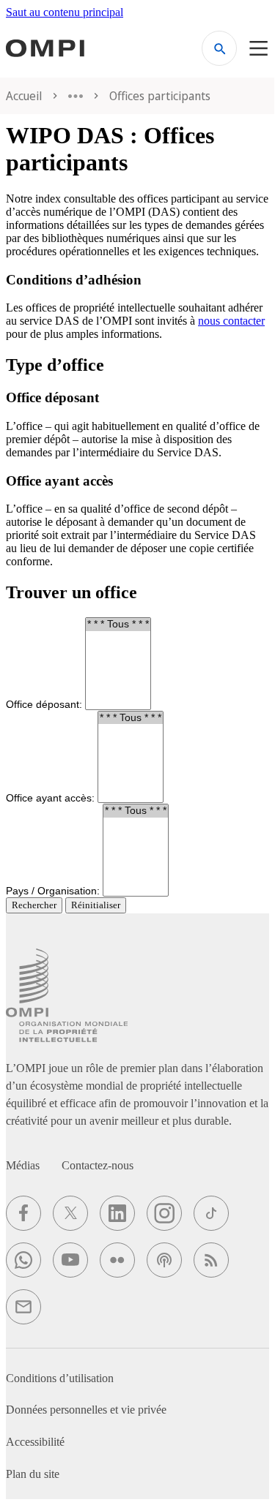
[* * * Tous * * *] (118, 624)
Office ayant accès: (50, 797)
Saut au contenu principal (64, 12)
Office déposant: (44, 704)
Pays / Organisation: (53, 891)
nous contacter (231, 320)
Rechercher (34, 904)
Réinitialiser (95, 904)
